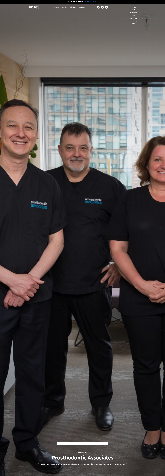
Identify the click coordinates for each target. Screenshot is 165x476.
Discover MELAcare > (91, 2)
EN (106, 7)
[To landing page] (34, 7)
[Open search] (102, 7)
